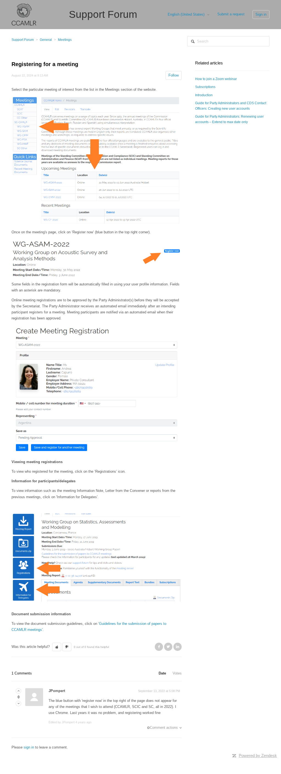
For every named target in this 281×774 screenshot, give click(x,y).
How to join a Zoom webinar (216, 79)
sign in (29, 747)
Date (162, 673)
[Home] (24, 14)
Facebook (159, 647)
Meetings (65, 40)
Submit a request (231, 14)
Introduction (204, 95)
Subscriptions (205, 87)
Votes (177, 673)
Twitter (168, 647)
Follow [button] (173, 75)
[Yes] (18, 691)
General (46, 40)
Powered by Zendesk (258, 755)
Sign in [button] (260, 14)
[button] (56, 647)
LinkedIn (177, 647)
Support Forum (23, 40)
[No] (18, 704)
